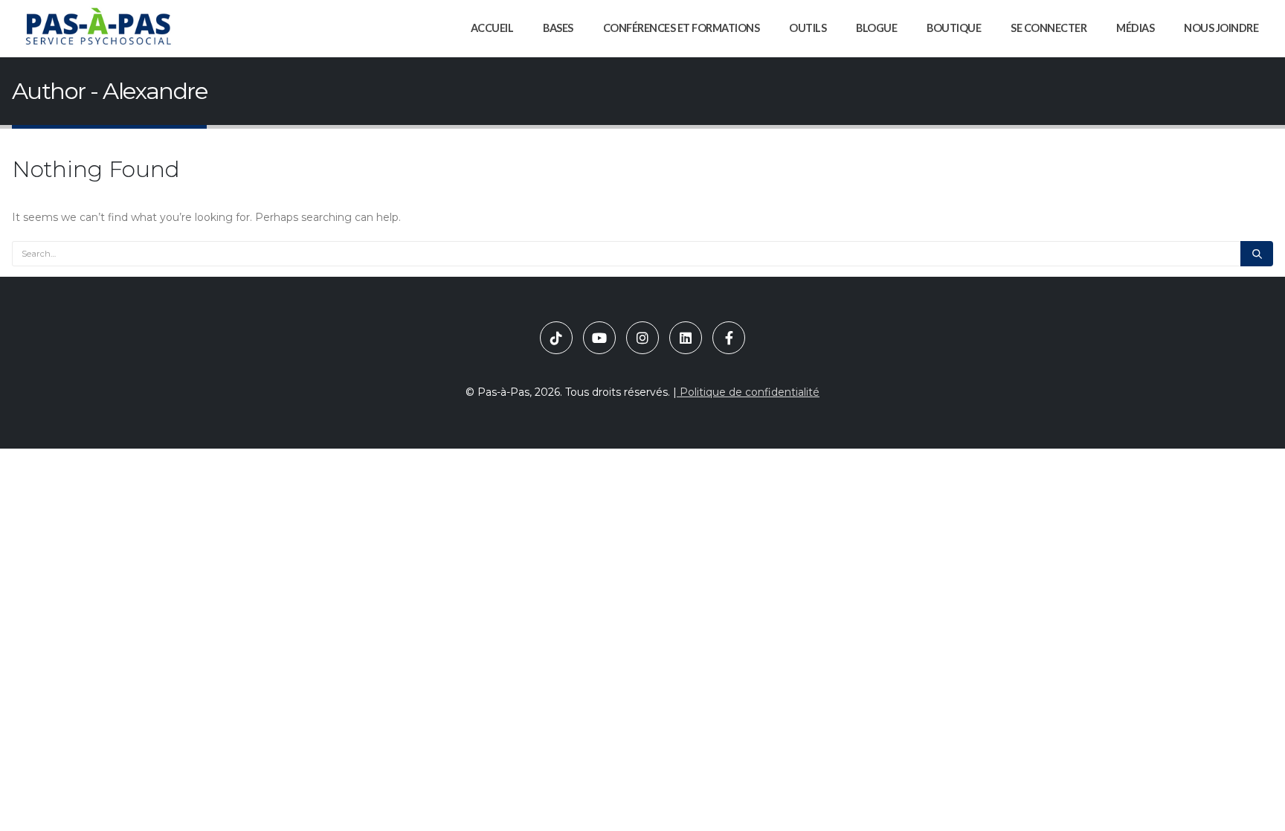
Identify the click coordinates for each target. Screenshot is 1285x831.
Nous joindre (1221, 28)
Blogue (876, 28)
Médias (1135, 28)
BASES (558, 28)
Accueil (492, 28)
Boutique (954, 28)
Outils (807, 28)
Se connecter (1048, 28)
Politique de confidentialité (748, 392)
